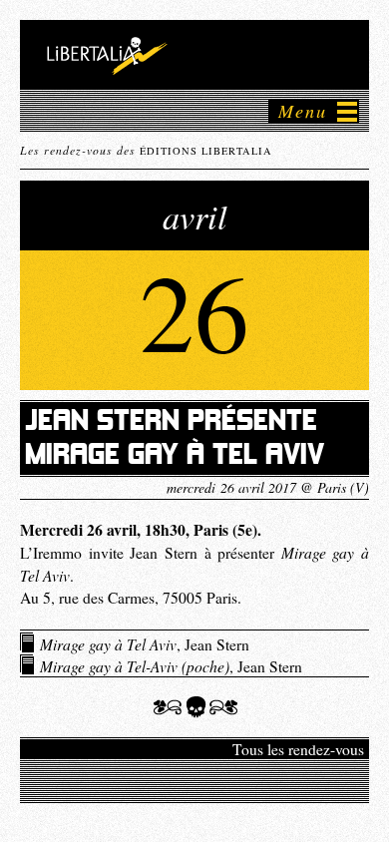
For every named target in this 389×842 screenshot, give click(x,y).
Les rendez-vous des (146, 150)
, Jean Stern (144, 643)
